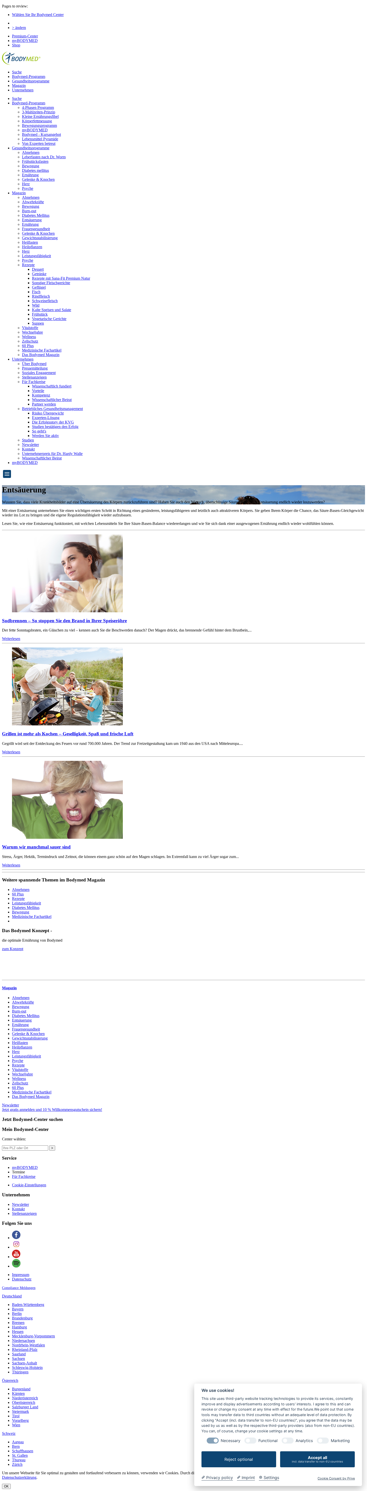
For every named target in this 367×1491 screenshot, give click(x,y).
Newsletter (30, 444)
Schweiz (8, 1433)
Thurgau (18, 1460)
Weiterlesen (11, 639)
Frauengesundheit (36, 229)
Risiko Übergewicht (48, 413)
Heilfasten (30, 242)
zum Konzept (12, 949)
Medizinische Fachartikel (41, 350)
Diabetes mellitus (35, 170)
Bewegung (30, 166)
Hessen (17, 1331)
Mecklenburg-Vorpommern (33, 1336)
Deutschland (12, 1296)
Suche (17, 72)
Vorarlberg (20, 1420)
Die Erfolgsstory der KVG (53, 422)
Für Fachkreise (33, 382)
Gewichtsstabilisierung (40, 238)
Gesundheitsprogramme (30, 81)
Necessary (230, 1440)
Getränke (39, 274)
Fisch (36, 292)
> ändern (19, 27)
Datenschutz (21, 1279)
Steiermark (20, 1411)
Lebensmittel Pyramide (40, 139)
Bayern (17, 1309)
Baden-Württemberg (28, 1304)
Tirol (15, 1416)
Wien (16, 1425)
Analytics (304, 1440)
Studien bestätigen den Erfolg (55, 427)
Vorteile (38, 391)
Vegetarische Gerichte (49, 319)
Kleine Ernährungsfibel (40, 116)
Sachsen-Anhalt (24, 1363)
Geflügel (39, 287)
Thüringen (20, 1372)
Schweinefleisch (45, 301)
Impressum (20, 1275)
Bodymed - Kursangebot (41, 134)
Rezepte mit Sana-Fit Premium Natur (61, 278)
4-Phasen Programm (38, 107)
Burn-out (29, 211)
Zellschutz (30, 341)
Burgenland (21, 1389)
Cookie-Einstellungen (29, 1185)
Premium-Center (25, 36)
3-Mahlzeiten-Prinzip (38, 112)
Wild (35, 305)
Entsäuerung (32, 220)
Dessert (38, 269)
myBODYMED (25, 40)
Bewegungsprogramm (39, 125)
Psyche (27, 188)
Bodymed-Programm (28, 76)
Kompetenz (41, 395)
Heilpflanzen (32, 247)
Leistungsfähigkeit (36, 256)
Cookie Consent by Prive (336, 1478)
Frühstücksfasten (35, 161)
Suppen (38, 323)
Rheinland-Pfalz (24, 1349)
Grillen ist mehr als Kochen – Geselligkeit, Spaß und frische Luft (67, 733)
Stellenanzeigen (34, 377)
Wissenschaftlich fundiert (51, 386)
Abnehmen (30, 152)
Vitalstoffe (30, 328)
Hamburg (19, 1327)
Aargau (18, 1442)
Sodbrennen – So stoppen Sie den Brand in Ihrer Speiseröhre (64, 620)
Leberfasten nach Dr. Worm (44, 157)
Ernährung (30, 175)
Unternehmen (22, 90)
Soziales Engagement (39, 373)
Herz (26, 184)
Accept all (317, 1459)
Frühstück (40, 314)
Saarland (19, 1354)
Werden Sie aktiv (45, 435)
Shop (16, 45)
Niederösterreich (25, 1398)
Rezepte (28, 265)
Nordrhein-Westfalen (28, 1345)
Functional (268, 1440)
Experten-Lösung (45, 418)
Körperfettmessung (37, 121)
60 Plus (28, 346)
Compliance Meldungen (18, 1288)
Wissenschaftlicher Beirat (52, 400)
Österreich (10, 1380)
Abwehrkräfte (33, 202)
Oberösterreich (23, 1402)
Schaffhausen (22, 1451)
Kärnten (18, 1393)
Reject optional (238, 1459)
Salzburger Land (25, 1407)
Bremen (18, 1322)
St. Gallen (20, 1455)
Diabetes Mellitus (35, 215)
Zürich (17, 1464)
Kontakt (28, 449)
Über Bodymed (34, 364)
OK (6, 1486)
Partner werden (44, 404)
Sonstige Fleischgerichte (51, 283)
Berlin (17, 1313)
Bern (16, 1446)
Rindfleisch (41, 296)
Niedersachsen (23, 1340)
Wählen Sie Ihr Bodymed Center (38, 14)
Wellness (29, 337)
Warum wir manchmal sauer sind (36, 847)
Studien (28, 440)
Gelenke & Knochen (38, 179)
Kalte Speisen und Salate (51, 310)
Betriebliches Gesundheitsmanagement (52, 409)
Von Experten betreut (38, 143)
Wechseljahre (32, 332)
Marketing (340, 1440)
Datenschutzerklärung (19, 1477)
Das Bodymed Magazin (40, 355)
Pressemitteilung (35, 368)
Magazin (19, 85)
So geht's (39, 431)
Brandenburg (22, 1318)
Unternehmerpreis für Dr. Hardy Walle (52, 453)
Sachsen (18, 1358)
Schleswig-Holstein (27, 1367)
